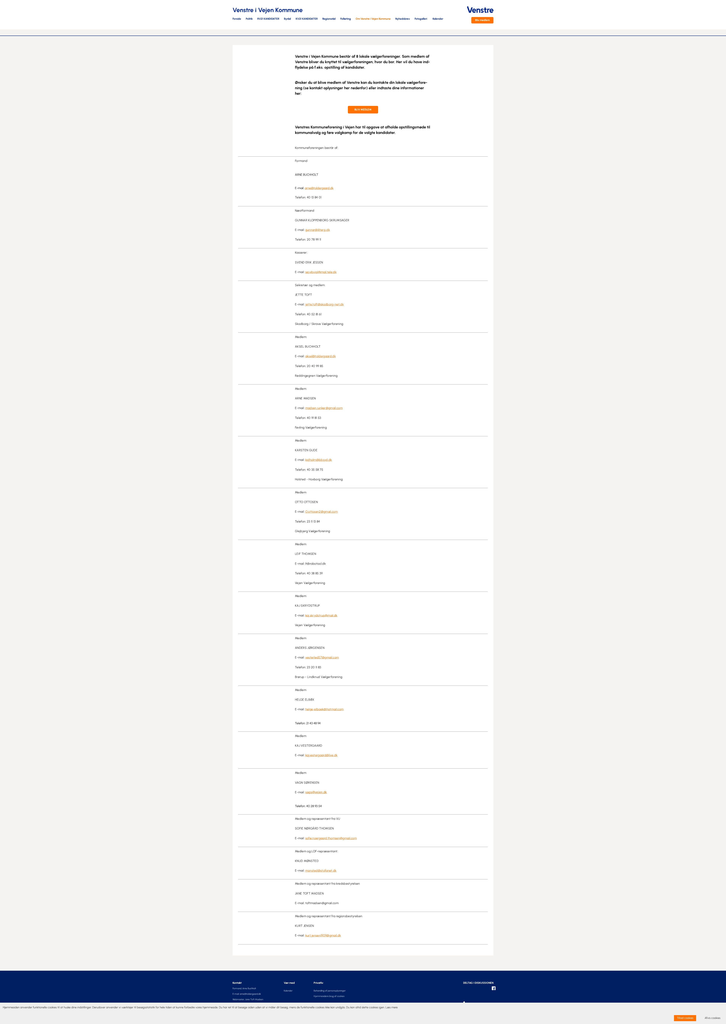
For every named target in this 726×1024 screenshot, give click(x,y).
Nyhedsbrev (402, 19)
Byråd (287, 19)
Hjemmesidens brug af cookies (329, 996)
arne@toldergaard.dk (319, 188)
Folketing (345, 19)
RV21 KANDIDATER (268, 19)
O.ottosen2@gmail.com (321, 511)
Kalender (438, 19)
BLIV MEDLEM (363, 109)
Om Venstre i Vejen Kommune (373, 19)
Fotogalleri (421, 19)
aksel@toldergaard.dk (320, 356)
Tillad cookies (685, 1018)
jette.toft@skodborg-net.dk (324, 304)
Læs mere (391, 1007)
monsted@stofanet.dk (321, 870)
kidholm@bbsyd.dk (318, 460)
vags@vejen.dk (316, 792)
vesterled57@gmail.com (322, 657)
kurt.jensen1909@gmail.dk (323, 935)
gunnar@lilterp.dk (317, 230)
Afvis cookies (712, 1018)
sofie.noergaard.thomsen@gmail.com (331, 838)
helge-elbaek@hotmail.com (324, 709)
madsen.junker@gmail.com (324, 408)
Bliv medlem (482, 20)
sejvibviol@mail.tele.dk (321, 272)
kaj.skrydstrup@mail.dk (321, 615)
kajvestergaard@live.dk (321, 755)
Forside (237, 19)
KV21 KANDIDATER (307, 19)
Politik (249, 19)
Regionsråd (329, 19)
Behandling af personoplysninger (330, 990)
